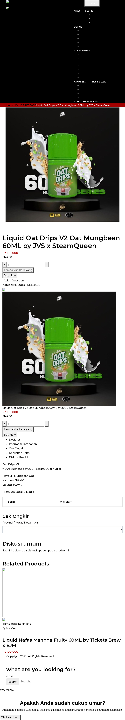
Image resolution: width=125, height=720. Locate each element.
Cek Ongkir (16, 448)
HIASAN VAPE (91, 77)
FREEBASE (105, 18)
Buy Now (10, 275)
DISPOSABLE (88, 42)
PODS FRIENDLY (102, 22)
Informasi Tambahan (23, 444)
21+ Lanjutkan (10, 717)
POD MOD (90, 46)
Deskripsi (15, 439)
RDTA (83, 97)
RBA (84, 85)
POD (93, 38)
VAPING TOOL (91, 66)
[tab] (66, 439)
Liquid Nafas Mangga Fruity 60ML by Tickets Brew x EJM (61, 642)
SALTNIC (106, 15)
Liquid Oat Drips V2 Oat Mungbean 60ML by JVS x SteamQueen (44, 407)
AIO (94, 30)
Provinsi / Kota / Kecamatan (21, 522)
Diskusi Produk (19, 457)
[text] (62, 710)
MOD (93, 34)
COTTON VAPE (91, 62)
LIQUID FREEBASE (25, 105)
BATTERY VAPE (90, 69)
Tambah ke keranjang (18, 270)
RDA (84, 89)
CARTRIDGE (92, 58)
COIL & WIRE (92, 54)
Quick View (9, 628)
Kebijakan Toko (19, 453)
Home (10, 105)
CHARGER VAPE (90, 73)
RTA (84, 93)
